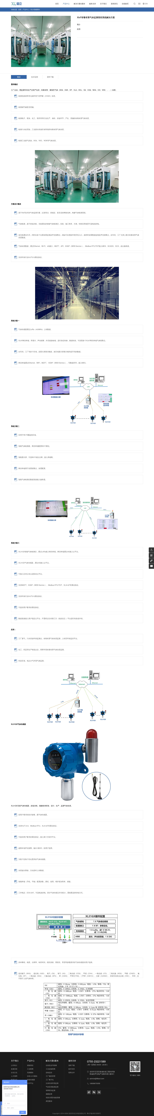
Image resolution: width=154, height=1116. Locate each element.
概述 (19, 77)
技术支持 (71, 1069)
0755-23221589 (96, 1061)
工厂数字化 (50, 1079)
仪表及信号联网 (51, 1065)
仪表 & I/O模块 (32, 1076)
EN (146, 3)
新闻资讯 (114, 3)
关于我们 (103, 3)
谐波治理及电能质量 (53, 1097)
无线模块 (30, 1072)
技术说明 (34, 77)
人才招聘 (14, 1076)
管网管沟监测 (50, 1090)
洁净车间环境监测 (52, 1083)
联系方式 (14, 1079)
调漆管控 (30, 1065)
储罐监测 (49, 1094)
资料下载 (50, 77)
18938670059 (95, 1083)
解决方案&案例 (79, 3)
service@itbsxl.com (97, 1078)
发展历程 (14, 1069)
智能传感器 (31, 1079)
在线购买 (125, 3)
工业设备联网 (50, 1069)
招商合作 (71, 1072)
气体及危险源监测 (52, 1087)
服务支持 (92, 3)
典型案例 (49, 1101)
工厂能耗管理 (50, 1076)
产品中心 (66, 3)
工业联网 (30, 1069)
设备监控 (49, 1072)
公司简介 (14, 1065)
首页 (57, 3)
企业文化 (14, 1072)
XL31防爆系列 (35, 9)
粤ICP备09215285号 (94, 1113)
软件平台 (30, 1083)
